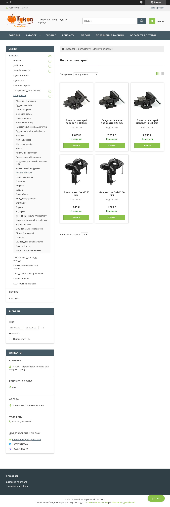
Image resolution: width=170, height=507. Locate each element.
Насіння (17, 60)
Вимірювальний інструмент (29, 157)
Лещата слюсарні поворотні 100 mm (76, 121)
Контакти (68, 35)
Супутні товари (21, 75)
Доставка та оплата (16, 482)
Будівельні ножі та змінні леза (30, 131)
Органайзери (22, 194)
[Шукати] (141, 21)
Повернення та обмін (110, 35)
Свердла (20, 237)
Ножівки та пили (23, 118)
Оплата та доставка (143, 35)
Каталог (31, 35)
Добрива (18, 65)
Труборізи (20, 211)
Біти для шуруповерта (26, 198)
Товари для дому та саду (27, 90)
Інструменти (84, 49)
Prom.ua (101, 499)
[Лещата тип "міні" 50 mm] (76, 171)
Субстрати (19, 80)
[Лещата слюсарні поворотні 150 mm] (147, 99)
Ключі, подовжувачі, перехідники (31, 220)
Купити (76, 145)
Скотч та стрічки (23, 110)
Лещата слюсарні (24, 173)
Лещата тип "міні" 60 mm (112, 193)
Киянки (19, 148)
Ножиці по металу (24, 122)
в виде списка (162, 74)
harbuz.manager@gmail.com (26, 439)
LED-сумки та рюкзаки (25, 283)
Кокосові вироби (22, 85)
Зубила (19, 190)
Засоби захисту (21, 70)
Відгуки (85, 35)
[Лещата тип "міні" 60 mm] (111, 171)
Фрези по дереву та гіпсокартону (31, 216)
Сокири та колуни (24, 114)
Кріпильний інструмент (26, 153)
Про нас (51, 35)
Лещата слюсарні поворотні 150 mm (147, 121)
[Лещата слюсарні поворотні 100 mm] (76, 99)
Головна (14, 35)
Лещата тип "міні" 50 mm (76, 193)
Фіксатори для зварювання (28, 250)
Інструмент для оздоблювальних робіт (31, 162)
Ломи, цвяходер (23, 140)
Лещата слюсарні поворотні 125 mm (112, 121)
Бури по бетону (23, 246)
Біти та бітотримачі (25, 233)
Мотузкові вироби (24, 144)
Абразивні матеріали (26, 101)
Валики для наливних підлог (29, 242)
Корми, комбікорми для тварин (25, 267)
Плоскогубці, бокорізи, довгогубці (31, 127)
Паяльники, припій (24, 177)
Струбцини (21, 203)
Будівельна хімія (24, 105)
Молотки (20, 135)
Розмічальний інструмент (28, 168)
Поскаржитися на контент (96, 502)
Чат (159, 498)
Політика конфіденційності (121, 502)
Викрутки (20, 186)
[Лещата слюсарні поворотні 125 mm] (111, 99)
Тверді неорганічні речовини (28, 273)
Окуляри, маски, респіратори (29, 229)
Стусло (19, 207)
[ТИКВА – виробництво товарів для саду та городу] (20, 26)
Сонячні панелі (21, 278)
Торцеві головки (23, 224)
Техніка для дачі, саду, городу (25, 259)
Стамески (20, 181)
